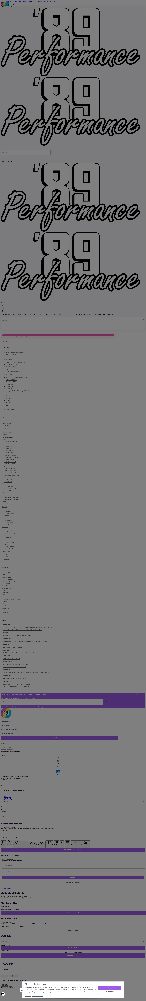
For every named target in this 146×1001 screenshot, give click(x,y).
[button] (3, 994)
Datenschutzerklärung (38, 996)
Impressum (28, 996)
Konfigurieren (110, 992)
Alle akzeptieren (109, 988)
